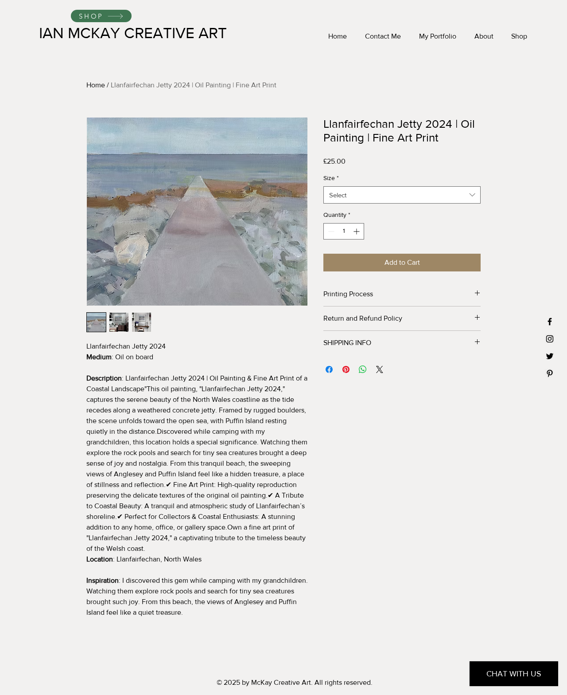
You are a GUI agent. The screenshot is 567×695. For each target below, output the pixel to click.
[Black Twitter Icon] (550, 356)
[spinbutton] (344, 231)
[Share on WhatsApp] (362, 369)
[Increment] (357, 231)
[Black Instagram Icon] (550, 339)
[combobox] (402, 195)
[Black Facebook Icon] (550, 321)
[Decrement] (330, 231)
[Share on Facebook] (329, 369)
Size (331, 177)
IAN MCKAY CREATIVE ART (133, 32)
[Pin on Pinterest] (346, 369)
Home (95, 85)
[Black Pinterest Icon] (550, 373)
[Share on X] (379, 369)
